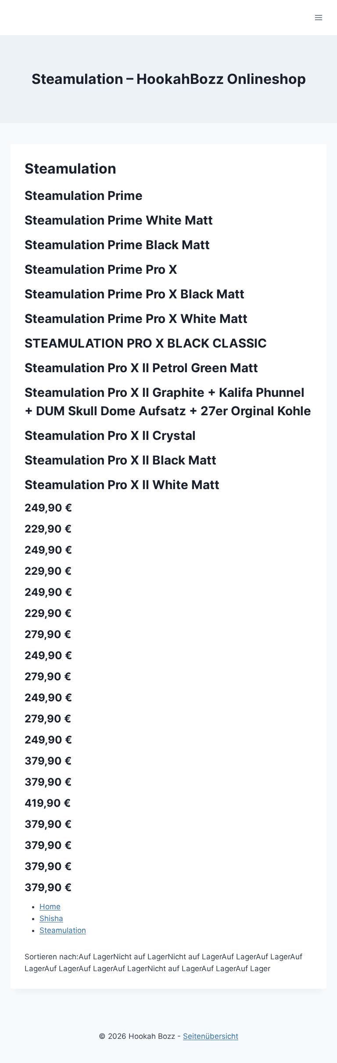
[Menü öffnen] (318, 17)
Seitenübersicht (210, 1036)
